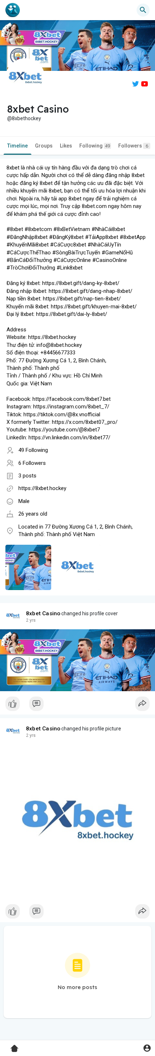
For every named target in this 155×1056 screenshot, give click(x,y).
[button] (147, 1048)
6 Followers (32, 463)
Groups (44, 146)
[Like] (77, 706)
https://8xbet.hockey (42, 488)
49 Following (33, 450)
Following (94, 146)
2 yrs (31, 620)
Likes (66, 146)
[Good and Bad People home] (12, 10)
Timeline (17, 146)
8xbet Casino (43, 613)
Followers (133, 146)
